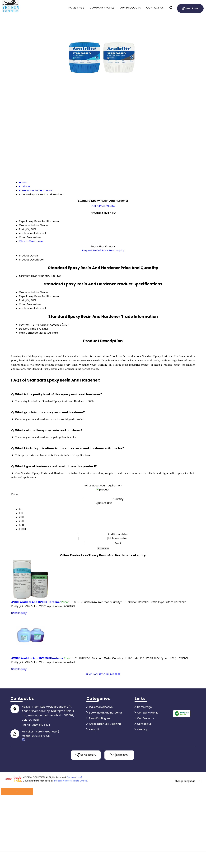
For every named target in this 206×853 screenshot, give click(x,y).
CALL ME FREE (111, 674)
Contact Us (155, 7)
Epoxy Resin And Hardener (105, 712)
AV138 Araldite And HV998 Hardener (36, 602)
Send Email (192, 8)
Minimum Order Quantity (34, 276)
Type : (172, 602)
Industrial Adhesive (101, 707)
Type (22, 296)
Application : (61, 606)
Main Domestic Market (33, 333)
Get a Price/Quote (103, 206)
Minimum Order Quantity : (108, 602)
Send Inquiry (116, 250)
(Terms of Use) (74, 777)
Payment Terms (29, 325)
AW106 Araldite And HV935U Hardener (37, 658)
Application (26, 308)
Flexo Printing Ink (99, 718)
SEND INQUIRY (94, 674)
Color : (39, 606)
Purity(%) (25, 300)
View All (94, 729)
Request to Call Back (95, 250)
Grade (23, 292)
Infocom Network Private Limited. (71, 780)
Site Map (142, 729)
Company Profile (102, 7)
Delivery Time (27, 329)
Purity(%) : (20, 606)
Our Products (130, 7)
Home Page (76, 7)
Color (22, 304)
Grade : (142, 602)
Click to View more (31, 241)
